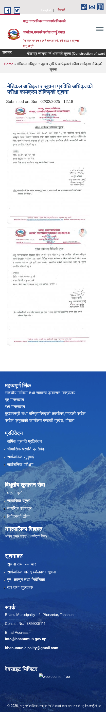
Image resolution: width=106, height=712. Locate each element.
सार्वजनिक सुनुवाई (20, 457)
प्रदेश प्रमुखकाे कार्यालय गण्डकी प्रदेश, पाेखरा (39, 420)
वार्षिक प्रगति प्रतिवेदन (24, 441)
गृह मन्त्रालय (14, 399)
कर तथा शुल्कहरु (20, 587)
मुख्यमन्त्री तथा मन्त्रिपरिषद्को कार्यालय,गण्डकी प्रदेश (45, 413)
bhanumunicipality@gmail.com (31, 648)
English (46, 10)
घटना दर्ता (14, 493)
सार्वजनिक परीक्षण (20, 464)
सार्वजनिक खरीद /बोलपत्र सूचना (31, 572)
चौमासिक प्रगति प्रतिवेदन (27, 449)
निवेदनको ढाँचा (18, 516)
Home (8, 64)
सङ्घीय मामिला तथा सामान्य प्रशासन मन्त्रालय (40, 393)
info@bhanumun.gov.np (25, 639)
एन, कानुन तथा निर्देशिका (26, 579)
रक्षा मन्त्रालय (15, 406)
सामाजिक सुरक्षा (18, 500)
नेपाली (61, 10)
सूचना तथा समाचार (21, 564)
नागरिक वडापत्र (19, 508)
